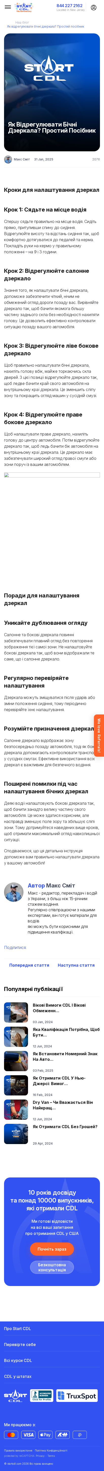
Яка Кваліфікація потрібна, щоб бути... (66, 1032)
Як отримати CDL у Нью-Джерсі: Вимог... (59, 1080)
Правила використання (18, 1450)
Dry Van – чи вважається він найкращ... (63, 1105)
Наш (22, 22)
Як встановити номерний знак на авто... (65, 1056)
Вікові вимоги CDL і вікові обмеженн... (59, 1008)
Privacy (40, 1455)
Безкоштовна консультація (52, 1267)
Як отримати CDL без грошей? (65, 1126)
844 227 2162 (69, 5)
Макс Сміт (22, 159)
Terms (51, 1455)
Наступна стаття (76, 965)
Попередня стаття (29, 965)
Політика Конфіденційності (51, 1450)
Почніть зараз (52, 1249)
